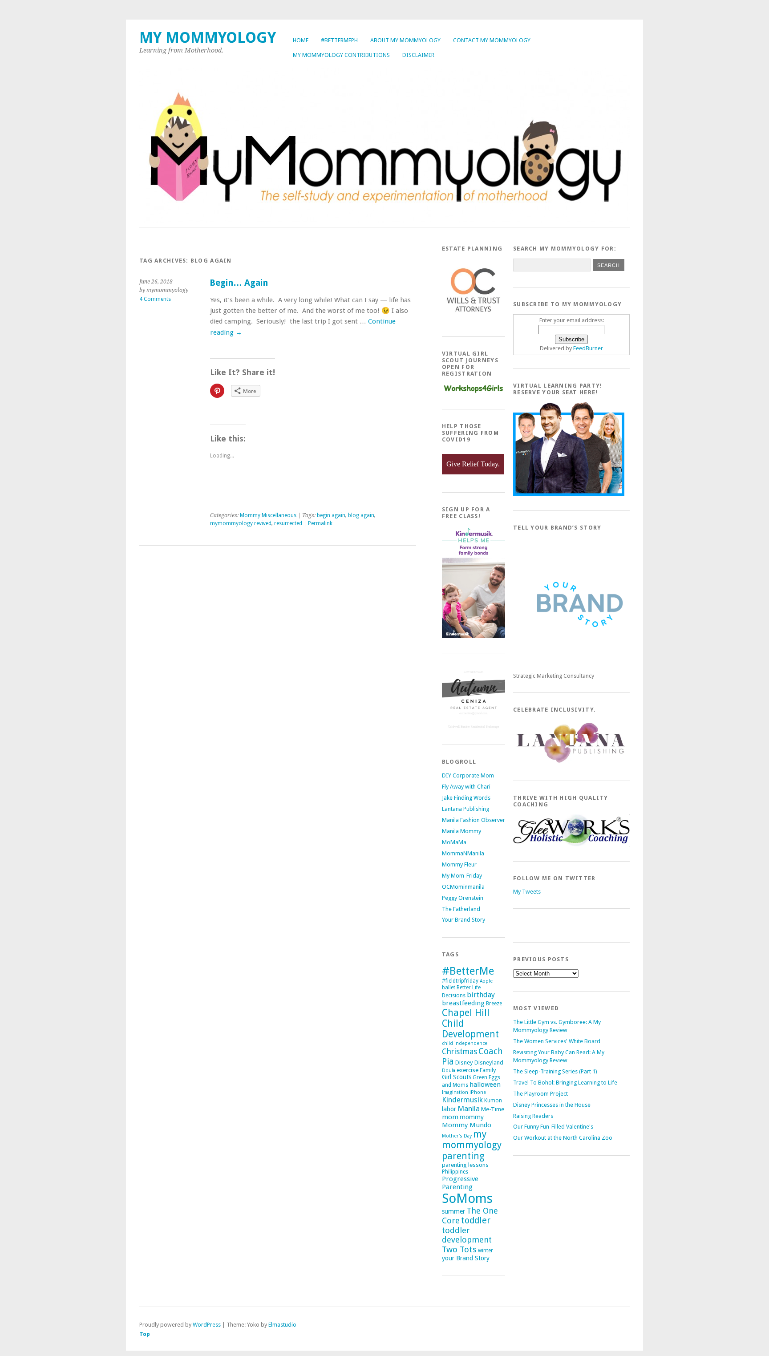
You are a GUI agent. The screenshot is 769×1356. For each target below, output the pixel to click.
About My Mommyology (405, 40)
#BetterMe (468, 970)
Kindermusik (462, 1099)
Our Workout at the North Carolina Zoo (562, 1137)
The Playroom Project (540, 1093)
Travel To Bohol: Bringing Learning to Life (565, 1082)
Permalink (320, 523)
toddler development (467, 1235)
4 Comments (155, 299)
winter (485, 1250)
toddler (475, 1220)
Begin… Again (239, 283)
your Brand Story (466, 1258)
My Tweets (527, 891)
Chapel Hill (466, 1012)
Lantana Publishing (465, 809)
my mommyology (472, 1139)
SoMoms (467, 1198)
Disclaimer (418, 55)
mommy (472, 1117)
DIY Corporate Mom (468, 775)
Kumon (493, 1100)
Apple (486, 981)
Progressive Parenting (460, 1183)
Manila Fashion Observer (473, 820)
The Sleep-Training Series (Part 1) (555, 1071)
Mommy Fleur (459, 864)
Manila (468, 1108)
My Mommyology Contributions (341, 55)
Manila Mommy (461, 831)
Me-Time (492, 1109)
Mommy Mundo (466, 1125)
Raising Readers (533, 1116)
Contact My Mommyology (491, 40)
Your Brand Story (463, 919)
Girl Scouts (456, 1077)
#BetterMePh (339, 40)
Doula (448, 1070)
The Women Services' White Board (556, 1041)
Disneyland (488, 1062)
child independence (464, 1043)
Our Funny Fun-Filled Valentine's (553, 1126)
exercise (467, 1070)
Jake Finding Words (466, 797)
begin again (331, 515)
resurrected (288, 523)
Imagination (455, 1092)
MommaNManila (463, 853)
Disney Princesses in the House (552, 1104)
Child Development (470, 1029)
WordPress (207, 1324)
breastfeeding (463, 1003)
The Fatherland (461, 909)
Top (144, 1334)
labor (449, 1109)
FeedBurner (588, 348)
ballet (448, 987)
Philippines (455, 1172)
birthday (481, 995)
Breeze (494, 1003)
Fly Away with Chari (466, 786)
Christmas (459, 1051)
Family (488, 1070)
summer (453, 1211)
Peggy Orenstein (462, 898)
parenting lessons (465, 1165)
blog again (361, 515)
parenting (463, 1156)
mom (450, 1117)
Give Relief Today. (473, 464)
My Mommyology (207, 37)
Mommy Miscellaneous (268, 515)
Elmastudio (282, 1324)
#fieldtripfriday (460, 981)
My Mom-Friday (462, 875)
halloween (485, 1085)
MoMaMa (454, 842)
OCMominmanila (463, 886)
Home (300, 40)
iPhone (477, 1092)
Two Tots (459, 1249)
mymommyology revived (240, 523)
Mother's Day (457, 1136)
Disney (464, 1062)
